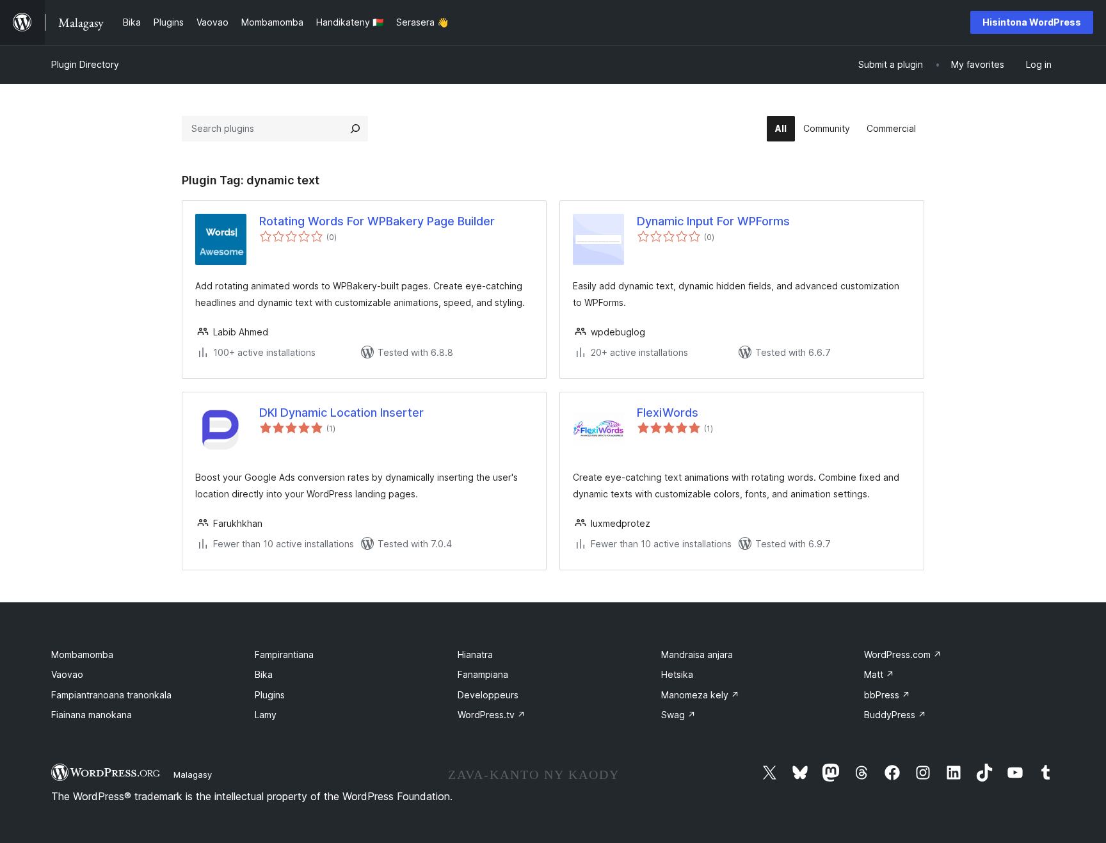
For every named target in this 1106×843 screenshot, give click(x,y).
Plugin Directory (85, 64)
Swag (678, 714)
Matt (879, 674)
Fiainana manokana (91, 714)
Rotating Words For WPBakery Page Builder (377, 221)
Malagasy (192, 774)
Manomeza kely (700, 694)
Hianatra (475, 654)
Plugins (270, 694)
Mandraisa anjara (697, 654)
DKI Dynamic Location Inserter (341, 412)
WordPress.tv (491, 714)
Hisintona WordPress (1031, 22)
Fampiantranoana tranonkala (111, 694)
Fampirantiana (284, 654)
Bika (264, 674)
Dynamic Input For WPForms (713, 221)
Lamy (265, 714)
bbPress (887, 694)
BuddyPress (895, 714)
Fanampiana (483, 674)
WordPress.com (903, 654)
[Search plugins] (355, 128)
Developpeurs (488, 694)
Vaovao (67, 674)
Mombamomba (82, 654)
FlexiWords (667, 412)
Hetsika (677, 674)
